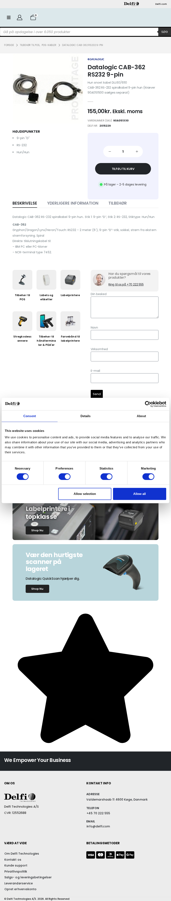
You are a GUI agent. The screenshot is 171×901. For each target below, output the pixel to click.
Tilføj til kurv (123, 169)
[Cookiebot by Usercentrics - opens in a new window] (148, 404)
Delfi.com (161, 4)
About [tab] (141, 416)
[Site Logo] (131, 4)
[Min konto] (19, 17)
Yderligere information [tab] (72, 203)
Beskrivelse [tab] (25, 203)
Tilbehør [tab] (117, 203)
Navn (94, 327)
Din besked (99, 294)
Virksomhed (99, 349)
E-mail (95, 371)
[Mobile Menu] (8, 17)
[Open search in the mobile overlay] (85, 32)
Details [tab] (85, 416)
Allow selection (85, 494)
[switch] (64, 476)
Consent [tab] (29, 416)
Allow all (139, 494)
